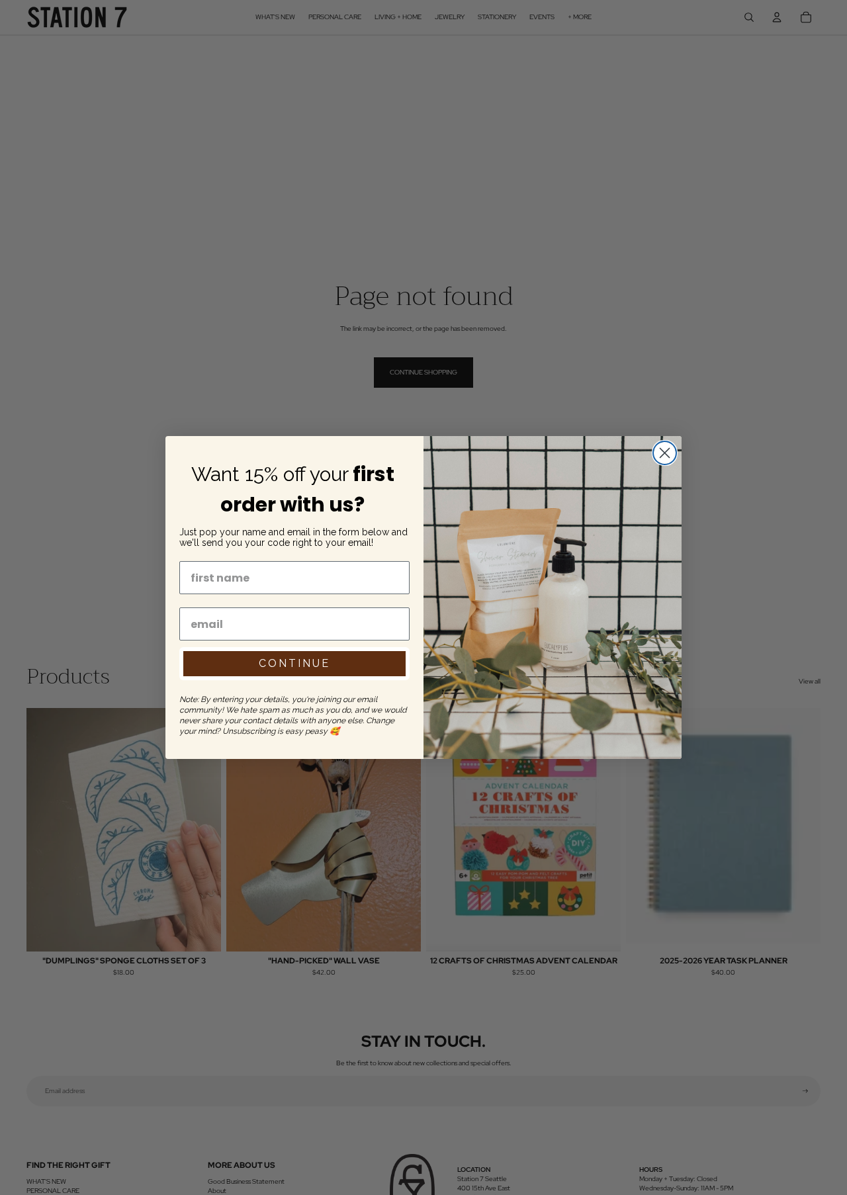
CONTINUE (294, 663)
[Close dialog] (664, 453)
